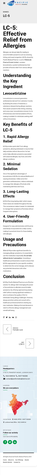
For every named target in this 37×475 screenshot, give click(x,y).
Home (5, 460)
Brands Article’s (7, 462)
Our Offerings (19, 460)
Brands (6, 12)
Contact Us (17, 462)
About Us (11, 460)
